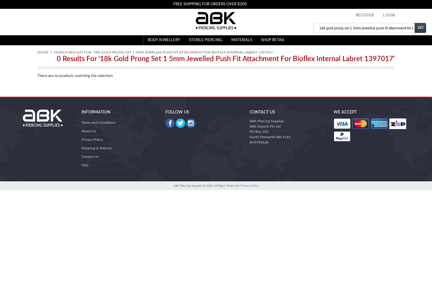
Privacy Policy (92, 139)
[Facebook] (170, 123)
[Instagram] (190, 123)
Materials (241, 40)
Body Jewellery (164, 40)
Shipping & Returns (96, 148)
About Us (88, 131)
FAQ (84, 165)
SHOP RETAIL (273, 40)
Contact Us (90, 156)
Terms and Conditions (98, 122)
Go (420, 28)
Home (42, 52)
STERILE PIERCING (205, 40)
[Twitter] (180, 123)
